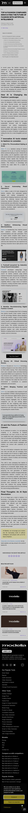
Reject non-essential (14, 802)
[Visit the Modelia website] (22, 807)
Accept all (14, 797)
